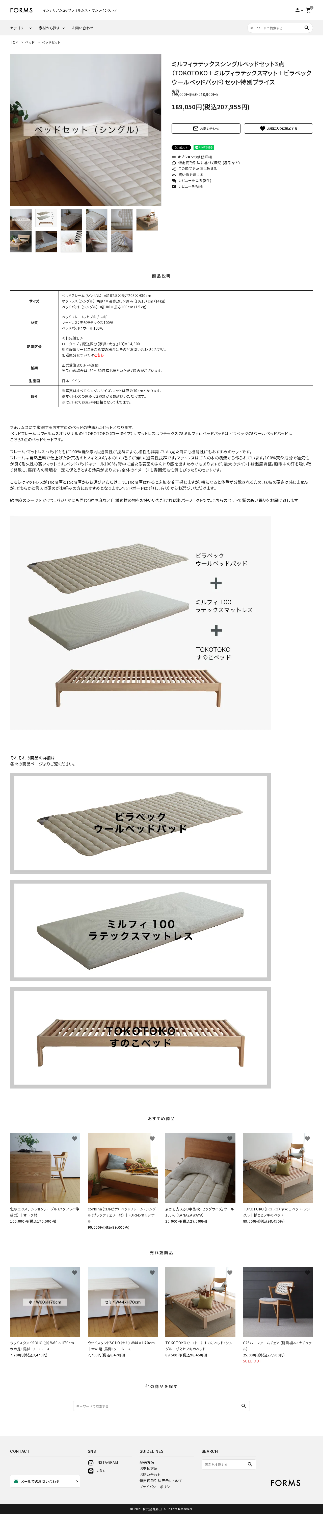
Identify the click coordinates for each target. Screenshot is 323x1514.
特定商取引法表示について (161, 1480)
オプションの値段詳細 (192, 156)
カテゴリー (18, 27)
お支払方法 (149, 1468)
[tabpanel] (86, 130)
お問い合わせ (82, 27)
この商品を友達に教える (194, 168)
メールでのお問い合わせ (36, 1481)
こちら (99, 354)
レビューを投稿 (187, 186)
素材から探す (49, 27)
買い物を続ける (188, 174)
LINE (100, 1470)
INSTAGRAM (107, 1462)
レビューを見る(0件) (191, 180)
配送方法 (147, 1462)
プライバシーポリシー (157, 1486)
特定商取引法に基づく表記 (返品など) (206, 162)
